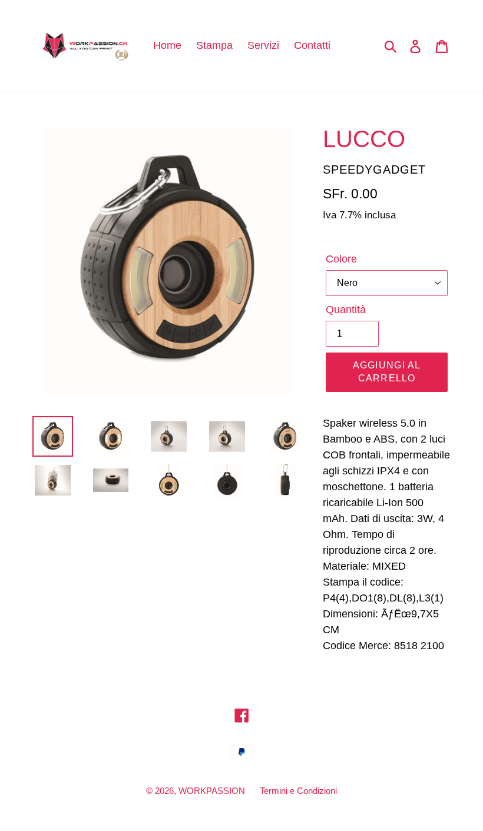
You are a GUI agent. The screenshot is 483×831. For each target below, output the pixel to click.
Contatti (312, 45)
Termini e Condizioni (298, 791)
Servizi (263, 45)
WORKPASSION (211, 791)
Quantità (346, 309)
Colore (341, 259)
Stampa (214, 45)
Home (167, 45)
